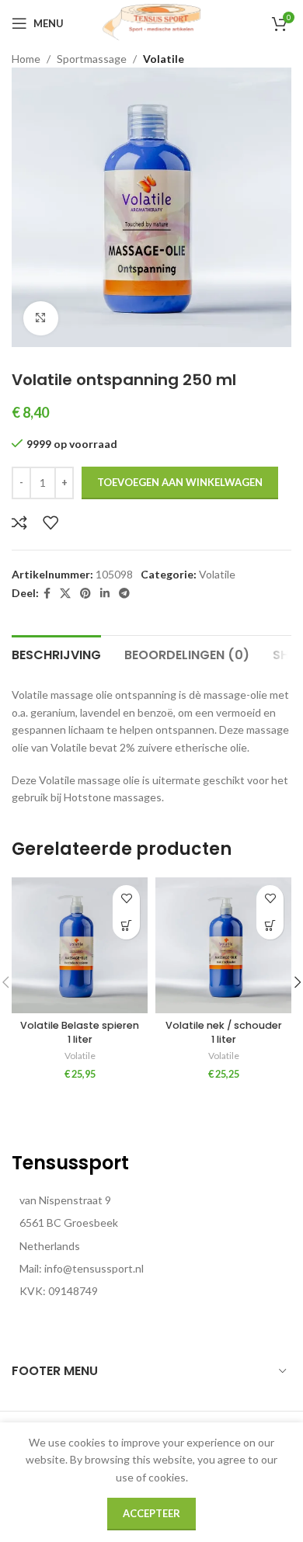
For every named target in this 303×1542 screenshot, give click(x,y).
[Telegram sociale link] (124, 593)
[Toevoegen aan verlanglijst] (50, 522)
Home (26, 58)
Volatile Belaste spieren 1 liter (79, 1032)
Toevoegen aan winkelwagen (180, 482)
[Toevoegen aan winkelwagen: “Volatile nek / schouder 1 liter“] (270, 925)
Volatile (163, 58)
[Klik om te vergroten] (40, 318)
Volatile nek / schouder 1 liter (223, 1032)
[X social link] (65, 593)
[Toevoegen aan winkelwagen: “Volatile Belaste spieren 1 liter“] (126, 925)
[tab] (56, 653)
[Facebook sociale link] (47, 593)
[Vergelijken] (19, 522)
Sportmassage (92, 58)
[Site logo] (151, 22)
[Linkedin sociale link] (105, 593)
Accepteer (151, 1513)
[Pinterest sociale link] (85, 593)
